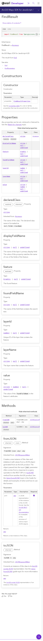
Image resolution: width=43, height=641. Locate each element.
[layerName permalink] (19, 350)
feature (5, 151)
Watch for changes (15, 124)
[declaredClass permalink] (23, 200)
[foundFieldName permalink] (26, 293)
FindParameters (10, 68)
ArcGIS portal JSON (13, 582)
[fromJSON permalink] (19, 439)
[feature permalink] (14, 267)
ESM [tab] (4, 29)
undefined (24, 148)
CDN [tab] (9, 29)
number (22, 168)
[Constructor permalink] (20, 85)
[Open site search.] (33, 3)
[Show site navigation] (38, 3)
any (15, 496)
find (15, 57)
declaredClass (8, 136)
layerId (5, 168)
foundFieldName (8, 160)
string (22, 136)
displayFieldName (9, 143)
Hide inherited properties (27, 128)
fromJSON (6, 420)
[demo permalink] (23, 76)
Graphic (23, 151)
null (22, 145)
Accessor (15, 45)
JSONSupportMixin (36, 420)
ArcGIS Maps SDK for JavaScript (17, 9)
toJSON (5, 427)
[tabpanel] (21, 35)
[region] (21, 34)
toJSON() (30, 472)
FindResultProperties (22, 101)
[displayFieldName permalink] (27, 236)
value (5, 184)
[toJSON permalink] (15, 546)
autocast (8, 271)
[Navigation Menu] (38, 636)
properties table (14, 106)
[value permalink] (12, 376)
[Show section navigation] (38, 10)
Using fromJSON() (13, 478)
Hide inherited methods (28, 411)
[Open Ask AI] (28, 3)
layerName (6, 176)
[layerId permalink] (14, 322)
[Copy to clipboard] (37, 34)
